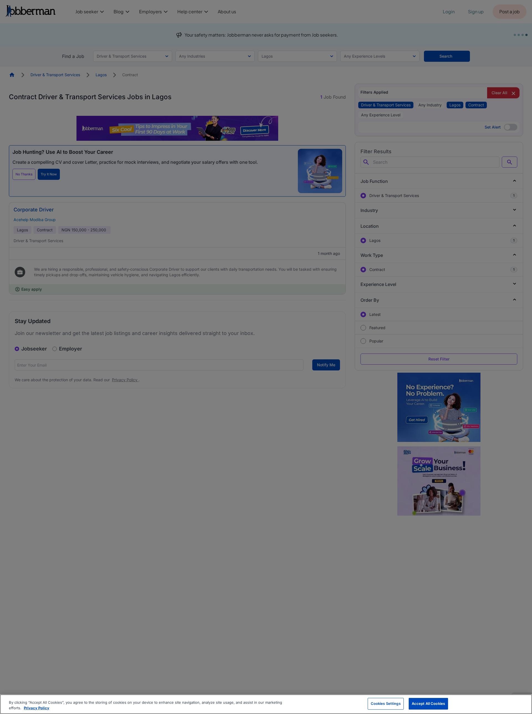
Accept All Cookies (428, 703)
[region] (266, 704)
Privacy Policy (36, 708)
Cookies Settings (386, 703)
